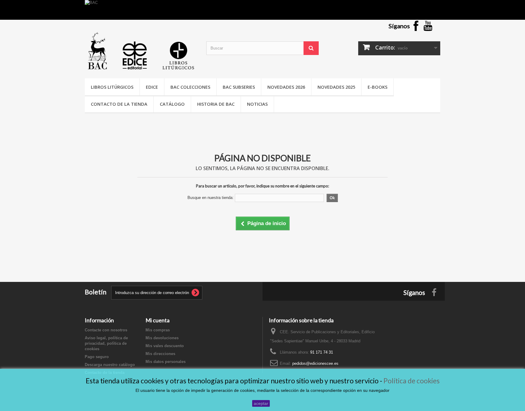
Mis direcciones (160, 353)
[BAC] (262, 10)
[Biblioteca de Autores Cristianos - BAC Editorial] (141, 51)
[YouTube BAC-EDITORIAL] (428, 25)
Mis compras (158, 330)
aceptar (261, 403)
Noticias (257, 104)
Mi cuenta (158, 320)
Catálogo (172, 104)
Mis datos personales (166, 361)
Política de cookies (411, 380)
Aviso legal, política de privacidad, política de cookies (106, 343)
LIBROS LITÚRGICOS (112, 87)
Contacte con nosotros (106, 330)
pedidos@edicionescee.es (315, 363)
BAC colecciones (190, 87)
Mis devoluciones (162, 338)
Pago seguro (97, 356)
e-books (377, 87)
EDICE (152, 87)
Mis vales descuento (165, 346)
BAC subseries (239, 87)
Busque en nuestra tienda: (210, 197)
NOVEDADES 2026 (286, 87)
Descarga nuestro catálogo (110, 364)
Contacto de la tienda (119, 104)
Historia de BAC (216, 104)
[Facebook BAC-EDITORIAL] (416, 25)
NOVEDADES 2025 (336, 87)
